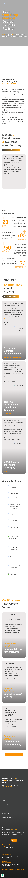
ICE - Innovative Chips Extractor (12, 357)
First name (5, 791)
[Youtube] (9, 876)
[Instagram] (15, 876)
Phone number (5, 804)
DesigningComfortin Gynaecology (12, 351)
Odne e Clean (7, 413)
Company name (5, 813)
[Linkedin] (12, 876)
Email (3, 800)
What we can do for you (8, 817)
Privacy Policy (13, 829)
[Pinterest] (18, 876)
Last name (5, 796)
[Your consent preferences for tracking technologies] (2, 875)
